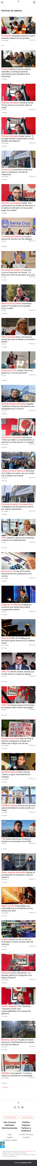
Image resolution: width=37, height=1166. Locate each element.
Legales (10, 1137)
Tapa (9, 1134)
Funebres (26, 1137)
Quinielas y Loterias (9, 1140)
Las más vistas (27, 1117)
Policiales (9, 1125)
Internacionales (9, 1128)
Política (26, 1122)
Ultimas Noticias (10, 1117)
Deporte (26, 1125)
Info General (9, 1122)
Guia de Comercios (26, 1134)
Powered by (23, 1162)
